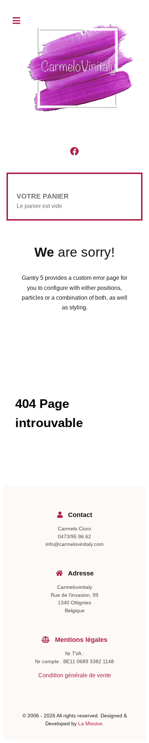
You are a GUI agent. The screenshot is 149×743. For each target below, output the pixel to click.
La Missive (90, 723)
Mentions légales (80, 639)
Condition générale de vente (74, 675)
